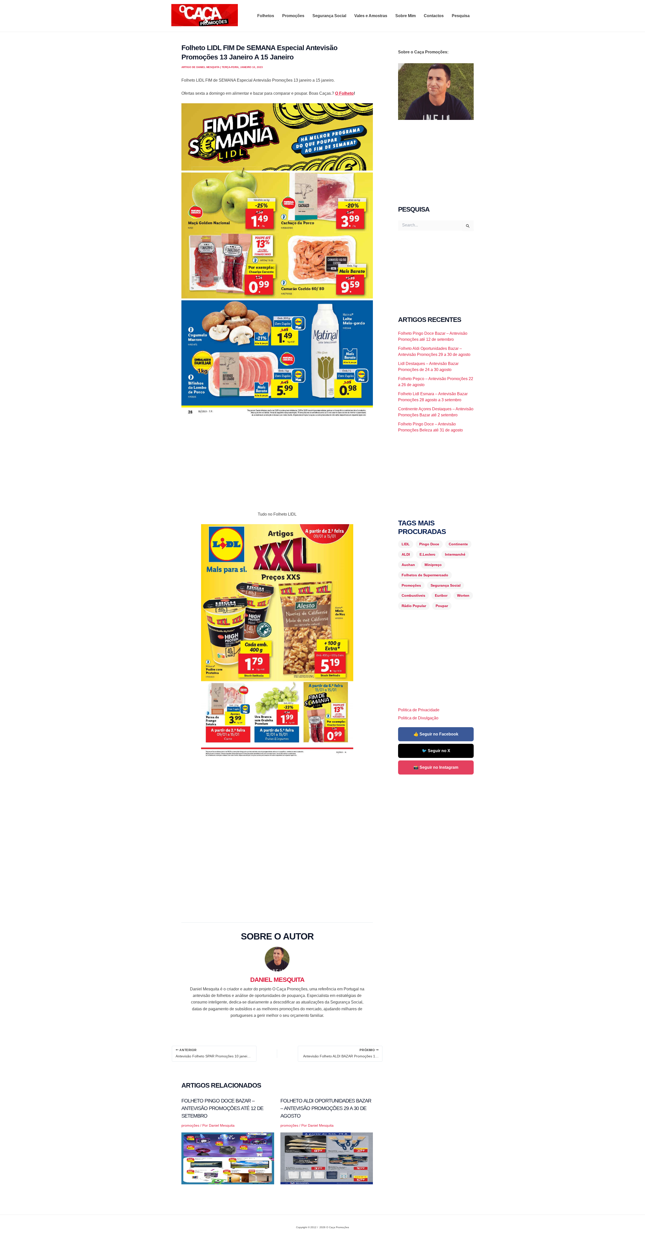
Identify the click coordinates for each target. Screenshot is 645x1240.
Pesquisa (461, 16)
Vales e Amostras (370, 16)
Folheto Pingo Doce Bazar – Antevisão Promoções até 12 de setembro (222, 1108)
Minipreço (433, 565)
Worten (463, 595)
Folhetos (265, 16)
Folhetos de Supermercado (425, 575)
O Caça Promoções (176, 27)
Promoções (293, 16)
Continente (458, 544)
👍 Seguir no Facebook (435, 734)
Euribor (441, 595)
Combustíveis (413, 595)
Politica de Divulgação (418, 718)
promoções (190, 1125)
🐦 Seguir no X (436, 751)
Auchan (408, 565)
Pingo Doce (429, 544)
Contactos (434, 16)
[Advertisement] (277, 460)
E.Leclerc (427, 554)
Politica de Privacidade (418, 710)
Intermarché (455, 554)
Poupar (442, 606)
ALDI (406, 554)
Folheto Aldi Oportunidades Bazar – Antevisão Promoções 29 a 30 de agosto (325, 1108)
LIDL (406, 544)
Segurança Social (329, 16)
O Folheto (344, 93)
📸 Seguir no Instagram (435, 767)
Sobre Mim (405, 16)
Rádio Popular (414, 606)
